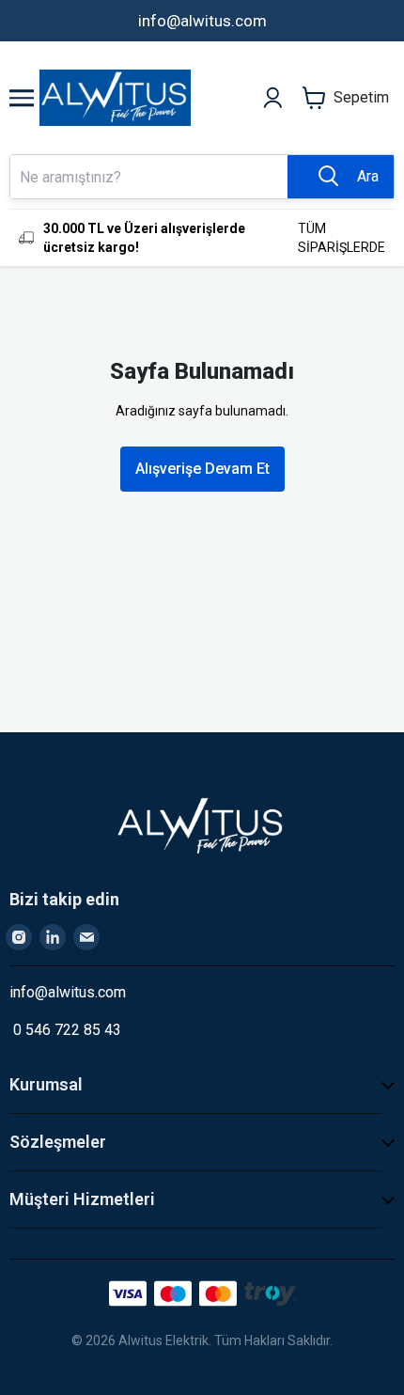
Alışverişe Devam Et (202, 469)
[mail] (86, 937)
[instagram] (19, 937)
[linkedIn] (52, 937)
